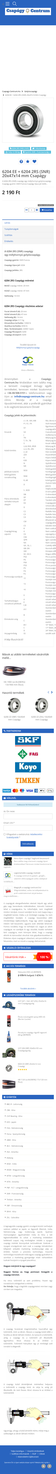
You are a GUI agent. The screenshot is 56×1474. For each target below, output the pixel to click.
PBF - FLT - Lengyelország (17, 1187)
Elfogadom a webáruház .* (24, 836)
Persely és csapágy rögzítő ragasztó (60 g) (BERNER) (32, 1033)
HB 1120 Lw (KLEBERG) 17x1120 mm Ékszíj (32, 1080)
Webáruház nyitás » (42, 1462)
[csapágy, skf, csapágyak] (28, 741)
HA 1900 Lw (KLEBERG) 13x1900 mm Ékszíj (14, 683)
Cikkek (42, 1453)
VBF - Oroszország (14, 1205)
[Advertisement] (28, 55)
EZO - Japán (11, 1122)
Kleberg (10, 1158)
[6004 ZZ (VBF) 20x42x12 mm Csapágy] (8, 1068)
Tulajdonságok (11, 229)
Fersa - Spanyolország (16, 1134)
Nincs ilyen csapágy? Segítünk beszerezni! (31, 858)
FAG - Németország (15, 1128)
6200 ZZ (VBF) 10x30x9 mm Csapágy (14, 718)
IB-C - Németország (15, 1146)
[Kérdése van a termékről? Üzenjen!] (21, 161)
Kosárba (48, 210)
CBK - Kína (11, 1110)
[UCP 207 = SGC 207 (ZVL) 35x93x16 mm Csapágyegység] (8, 1005)
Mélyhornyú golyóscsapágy (28, 347)
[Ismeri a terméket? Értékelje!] (28, 161)
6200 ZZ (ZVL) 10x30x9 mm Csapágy (41, 718)
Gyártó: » (37, 152)
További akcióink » (28, 988)
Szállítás (8, 235)
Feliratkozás (28, 843)
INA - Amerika (12, 1152)
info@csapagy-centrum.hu (29, 396)
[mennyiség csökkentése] (26, 210)
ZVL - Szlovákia (13, 1217)
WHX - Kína (11, 1211)
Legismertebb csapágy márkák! (27, 873)
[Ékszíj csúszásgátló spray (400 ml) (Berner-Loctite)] (8, 1021)
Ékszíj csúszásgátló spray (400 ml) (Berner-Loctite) (31, 1018)
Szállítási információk (20, 1453)
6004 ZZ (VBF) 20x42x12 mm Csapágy (29, 1065)
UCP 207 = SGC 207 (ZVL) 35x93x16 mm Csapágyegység (32, 1002)
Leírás (7, 222)
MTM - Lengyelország (16, 1175)
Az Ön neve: (9, 811)
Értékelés (8, 241)
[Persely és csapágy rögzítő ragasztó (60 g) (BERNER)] (8, 1036)
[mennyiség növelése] (37, 210)
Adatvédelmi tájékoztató (28, 1456)
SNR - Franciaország (15, 1193)
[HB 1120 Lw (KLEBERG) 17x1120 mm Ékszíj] (8, 1083)
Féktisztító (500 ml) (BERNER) (29, 972)
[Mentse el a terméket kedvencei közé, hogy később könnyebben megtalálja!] (34, 161)
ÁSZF (34, 1453)
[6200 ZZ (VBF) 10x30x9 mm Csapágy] (14, 705)
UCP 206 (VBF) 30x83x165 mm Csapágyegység (30, 1049)
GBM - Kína (11, 1140)
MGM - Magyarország (16, 1169)
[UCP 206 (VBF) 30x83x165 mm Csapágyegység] (8, 1052)
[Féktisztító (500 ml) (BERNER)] (8, 976)
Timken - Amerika (14, 1199)
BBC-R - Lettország (14, 1104)
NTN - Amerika (13, 1181)
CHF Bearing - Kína (14, 1116)
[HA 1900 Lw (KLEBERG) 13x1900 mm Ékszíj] (14, 670)
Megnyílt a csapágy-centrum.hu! (27, 887)
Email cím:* (9, 822)
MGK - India (12, 1163)
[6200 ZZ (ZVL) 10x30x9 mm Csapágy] (41, 705)
